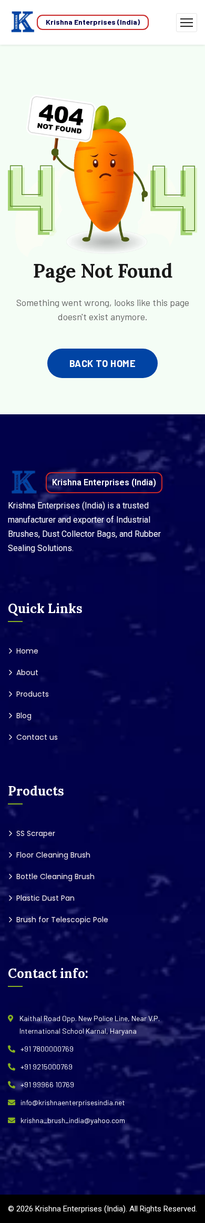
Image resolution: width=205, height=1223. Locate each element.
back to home (102, 363)
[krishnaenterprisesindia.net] (22, 22)
